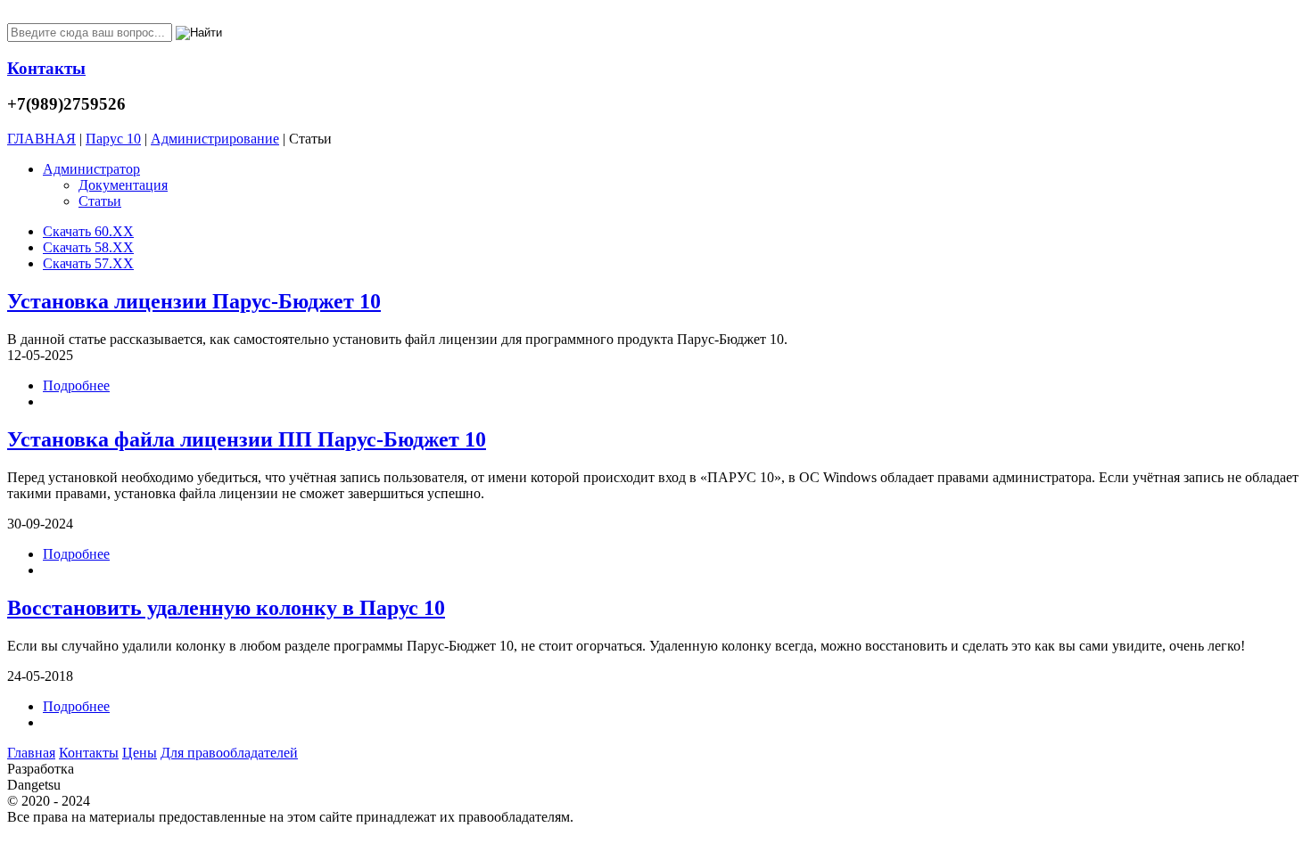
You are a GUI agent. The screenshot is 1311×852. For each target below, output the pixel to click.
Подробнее (76, 385)
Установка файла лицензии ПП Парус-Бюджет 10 (246, 439)
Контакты (89, 752)
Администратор (91, 168)
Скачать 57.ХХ (88, 263)
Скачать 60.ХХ (88, 231)
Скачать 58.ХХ (88, 247)
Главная (31, 752)
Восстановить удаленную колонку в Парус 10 (226, 607)
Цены (139, 752)
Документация (123, 185)
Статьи (99, 201)
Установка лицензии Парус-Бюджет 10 (194, 301)
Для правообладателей (229, 752)
